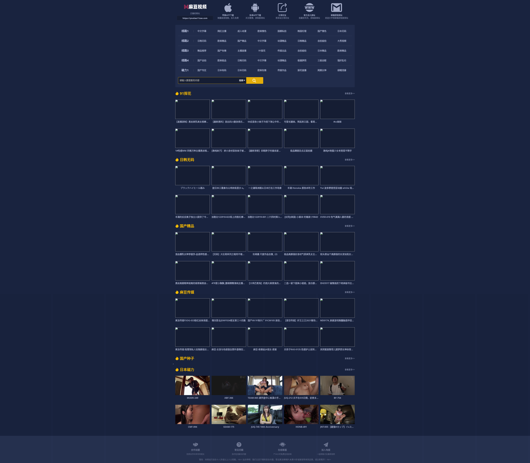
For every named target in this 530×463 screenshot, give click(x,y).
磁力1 (185, 70)
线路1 (185, 31)
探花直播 (302, 70)
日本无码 (341, 31)
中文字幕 (202, 31)
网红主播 (222, 31)
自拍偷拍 (322, 40)
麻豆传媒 (187, 292)
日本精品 (322, 50)
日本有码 (222, 70)
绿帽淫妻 (341, 70)
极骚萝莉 (302, 60)
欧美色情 (262, 70)
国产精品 (242, 40)
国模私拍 (282, 31)
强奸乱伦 (341, 60)
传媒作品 (282, 70)
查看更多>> (350, 93)
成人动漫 (242, 31)
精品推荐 (202, 50)
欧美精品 (222, 40)
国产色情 (222, 50)
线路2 (185, 41)
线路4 (185, 60)
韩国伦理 (302, 31)
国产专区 (202, 70)
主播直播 (242, 50)
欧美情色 (262, 31)
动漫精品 (282, 40)
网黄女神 (322, 70)
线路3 (185, 50)
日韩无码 (202, 40)
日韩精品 (302, 40)
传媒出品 (282, 50)
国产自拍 (202, 60)
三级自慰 (322, 60)
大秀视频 (341, 40)
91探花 (262, 50)
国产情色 (322, 31)
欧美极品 (222, 60)
